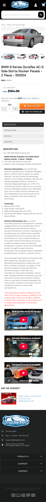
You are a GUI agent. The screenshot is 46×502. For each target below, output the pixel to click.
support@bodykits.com (15, 440)
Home (3, 25)
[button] (23, 15)
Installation (10, 130)
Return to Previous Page (16, 25)
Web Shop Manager (27, 490)
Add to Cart (34, 106)
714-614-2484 (11, 431)
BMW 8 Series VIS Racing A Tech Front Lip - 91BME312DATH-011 (29, 398)
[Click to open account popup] (36, 5)
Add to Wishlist (33, 112)
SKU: (3, 80)
